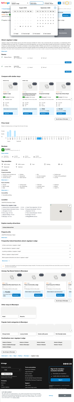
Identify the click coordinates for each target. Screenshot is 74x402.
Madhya (20, 355)
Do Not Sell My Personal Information (33, 378)
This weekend (37, 33)
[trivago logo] (5, 3)
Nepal (15, 355)
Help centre (28, 385)
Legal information (29, 371)
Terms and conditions (30, 369)
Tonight (16, 33)
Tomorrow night (26, 33)
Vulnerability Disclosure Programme (33, 380)
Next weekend (48, 33)
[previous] (6, 138)
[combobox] (20, 3)
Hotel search (4, 355)
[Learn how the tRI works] (19, 150)
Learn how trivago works (31, 387)
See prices (65, 15)
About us (3, 383)
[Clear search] (27, 3)
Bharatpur (26, 355)
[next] (55, 8)
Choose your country (6, 367)
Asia (11, 355)
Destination (13, 2)
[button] (62, 23)
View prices (68, 62)
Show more (4, 51)
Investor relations (5, 387)
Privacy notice (28, 373)
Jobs (2, 385)
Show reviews (4, 153)
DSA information (29, 375)
